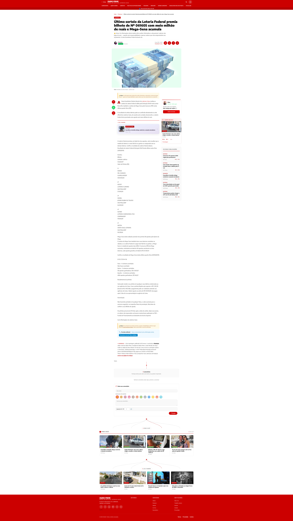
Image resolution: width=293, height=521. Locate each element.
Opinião (154, 505)
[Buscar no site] (186, 2)
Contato (122, 5)
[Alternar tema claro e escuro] (190, 2)
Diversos (120, 14)
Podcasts (155, 503)
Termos (179, 516)
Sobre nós (176, 500)
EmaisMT (153, 5)
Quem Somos (114, 5)
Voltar (104, 2)
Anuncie (176, 505)
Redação (120, 42)
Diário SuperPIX (162, 5)
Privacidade (177, 510)
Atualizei (188, 5)
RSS (101, 509)
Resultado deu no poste (176, 5)
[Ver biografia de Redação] (115, 43)
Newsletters (155, 510)
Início (115, 14)
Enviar (174, 413)
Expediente (105, 5)
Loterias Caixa (146, 101)
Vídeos (154, 500)
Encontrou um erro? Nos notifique (128, 335)
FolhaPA (146, 5)
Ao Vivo (154, 507)
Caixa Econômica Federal (128, 327)
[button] (171, 107)
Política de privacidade (134, 5)
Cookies (192, 516)
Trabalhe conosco (178, 503)
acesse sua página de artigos (125, 355)
